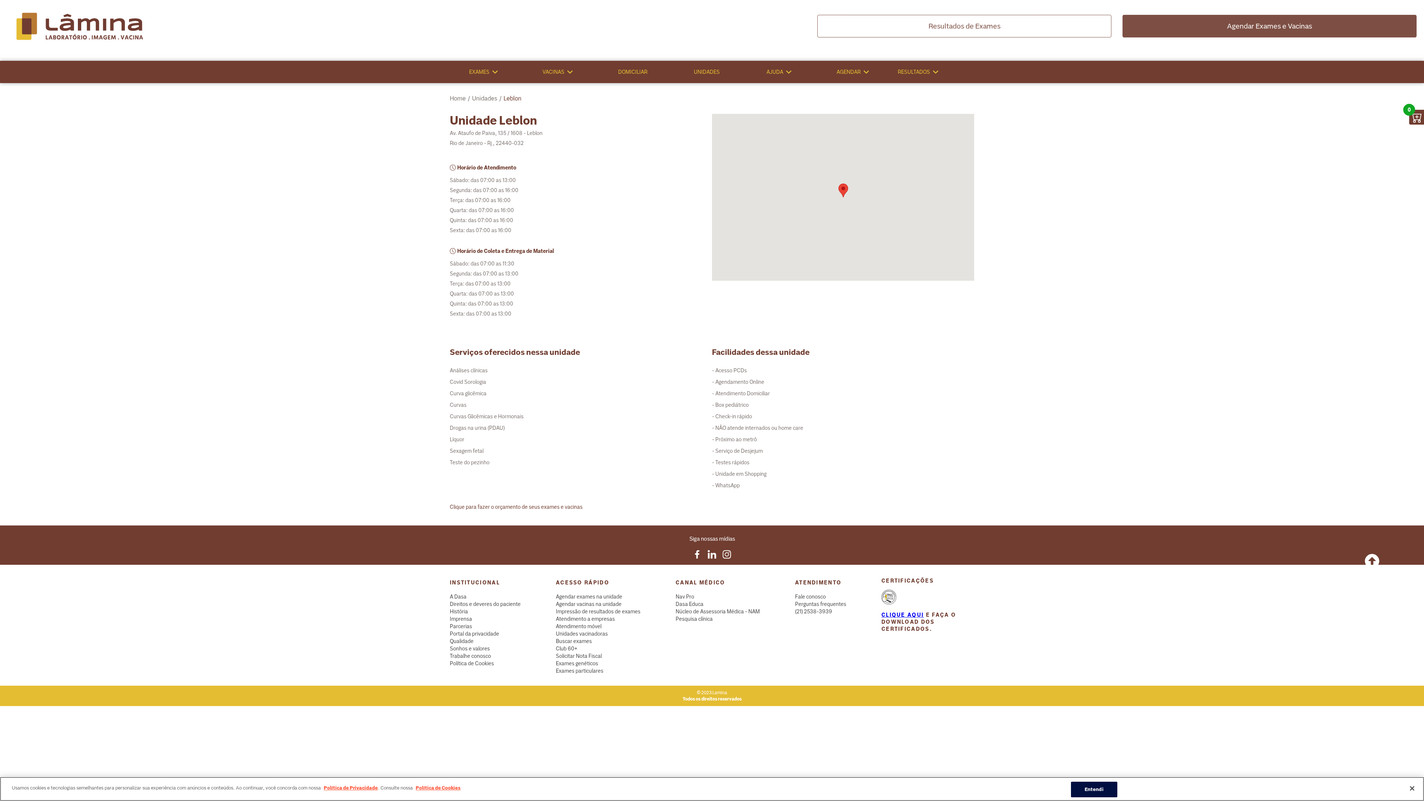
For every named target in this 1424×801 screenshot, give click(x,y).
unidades (484, 98)
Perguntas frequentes (820, 604)
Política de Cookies (472, 663)
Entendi (1094, 789)
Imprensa (461, 619)
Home (458, 98)
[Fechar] (1412, 788)
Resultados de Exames (965, 26)
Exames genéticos (577, 663)
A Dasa (458, 597)
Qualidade (462, 641)
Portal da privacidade (474, 634)
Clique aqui (902, 615)
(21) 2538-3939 (813, 611)
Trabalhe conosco (470, 656)
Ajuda (775, 72)
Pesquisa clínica (694, 619)
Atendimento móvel (578, 626)
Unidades (707, 72)
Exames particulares (579, 671)
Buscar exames (574, 641)
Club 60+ (566, 649)
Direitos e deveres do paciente (485, 604)
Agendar (849, 72)
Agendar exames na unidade (589, 597)
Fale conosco (810, 597)
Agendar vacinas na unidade (589, 604)
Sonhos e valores (470, 649)
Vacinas (553, 72)
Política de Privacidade (351, 788)
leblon (512, 98)
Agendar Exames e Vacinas (1269, 26)
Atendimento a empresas (585, 619)
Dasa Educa (689, 604)
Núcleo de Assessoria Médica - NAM (718, 611)
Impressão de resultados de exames (598, 611)
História (459, 611)
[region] (712, 789)
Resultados (914, 72)
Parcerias (461, 626)
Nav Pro (685, 597)
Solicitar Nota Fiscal (579, 656)
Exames (479, 72)
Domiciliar (632, 72)
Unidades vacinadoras (582, 634)
